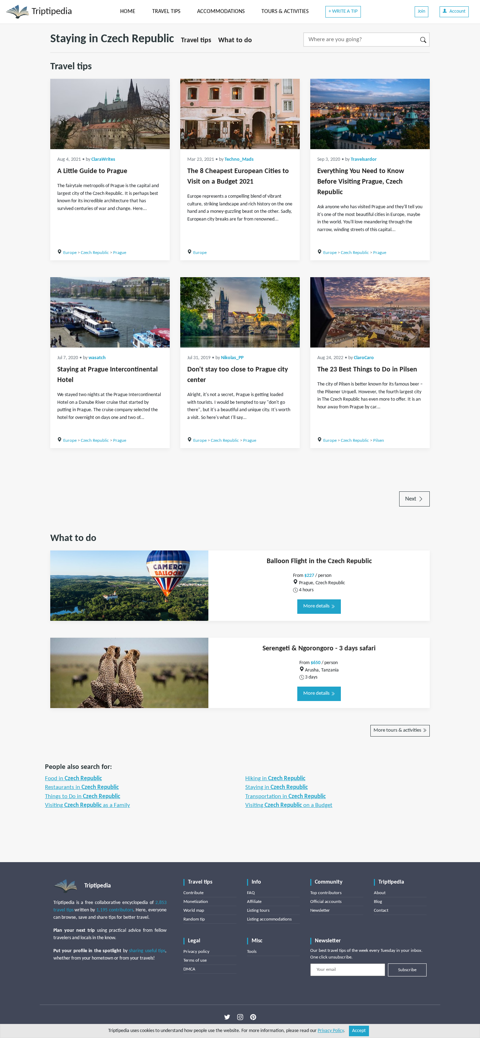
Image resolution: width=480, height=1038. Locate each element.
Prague (119, 252)
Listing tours (258, 910)
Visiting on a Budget (288, 805)
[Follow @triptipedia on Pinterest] (253, 1017)
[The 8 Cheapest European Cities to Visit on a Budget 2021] (240, 114)
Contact (381, 910)
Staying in (276, 787)
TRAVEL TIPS (166, 11)
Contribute (193, 893)
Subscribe (407, 970)
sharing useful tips (147, 951)
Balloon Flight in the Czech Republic (319, 561)
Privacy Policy (331, 1031)
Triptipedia (51, 12)
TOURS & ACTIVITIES (285, 11)
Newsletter (320, 910)
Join (421, 11)
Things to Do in (82, 797)
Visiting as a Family (87, 805)
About (379, 893)
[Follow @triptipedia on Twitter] (227, 1017)
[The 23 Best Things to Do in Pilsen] (370, 312)
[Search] (423, 39)
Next (411, 499)
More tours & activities (398, 730)
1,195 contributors (114, 910)
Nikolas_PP (232, 358)
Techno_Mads (239, 159)
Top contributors (326, 893)
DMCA (189, 969)
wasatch (97, 358)
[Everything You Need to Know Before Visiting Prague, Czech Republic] (370, 114)
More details (317, 606)
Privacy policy (196, 951)
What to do (235, 40)
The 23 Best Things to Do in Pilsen (367, 369)
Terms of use (195, 960)
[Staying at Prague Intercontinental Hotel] (110, 312)
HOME (127, 11)
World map (193, 910)
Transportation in (285, 797)
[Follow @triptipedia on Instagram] (240, 1017)
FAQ (251, 893)
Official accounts (326, 901)
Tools (252, 951)
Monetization (195, 901)
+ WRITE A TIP (343, 11)
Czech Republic (95, 252)
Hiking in (275, 779)
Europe (70, 252)
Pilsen (378, 440)
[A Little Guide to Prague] (110, 114)
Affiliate (254, 901)
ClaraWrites (103, 159)
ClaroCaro (364, 358)
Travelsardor (364, 159)
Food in (73, 779)
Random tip (194, 919)
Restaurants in (82, 787)
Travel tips (196, 40)
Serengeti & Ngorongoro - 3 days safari (319, 648)
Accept (359, 1031)
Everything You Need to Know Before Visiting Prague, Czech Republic (360, 182)
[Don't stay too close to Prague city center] (240, 312)
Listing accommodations (269, 919)
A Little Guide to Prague (92, 171)
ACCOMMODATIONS (221, 11)
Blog (378, 901)
